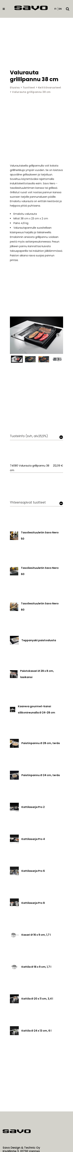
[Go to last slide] (14, 335)
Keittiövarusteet (49, 87)
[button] (30, 359)
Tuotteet (29, 87)
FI (55, 8)
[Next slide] (58, 335)
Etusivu (15, 87)
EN (60, 8)
